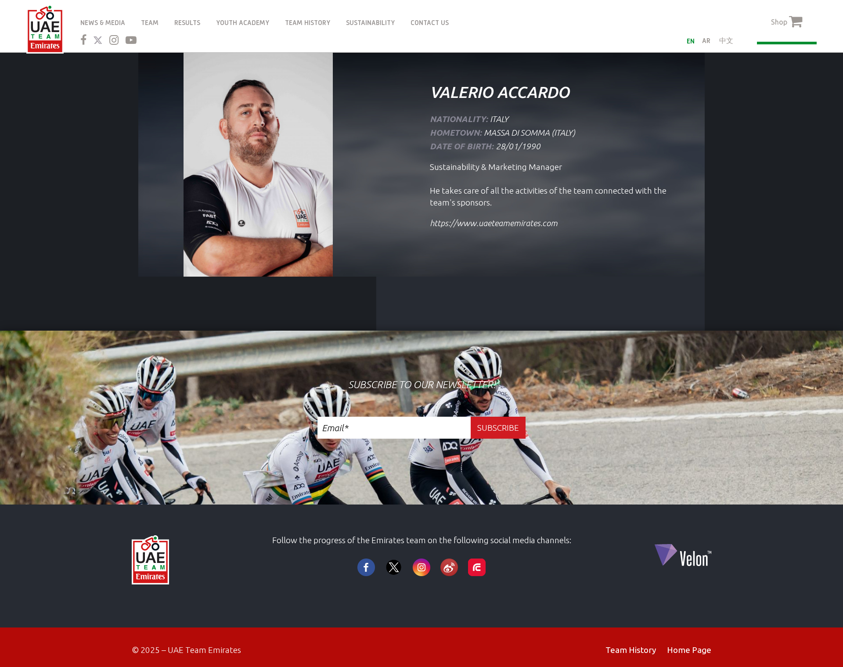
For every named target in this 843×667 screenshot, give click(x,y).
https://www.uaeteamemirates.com (494, 223)
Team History (307, 22)
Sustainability (370, 22)
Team (150, 22)
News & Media (102, 22)
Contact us (430, 22)
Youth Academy (242, 22)
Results (187, 22)
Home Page (689, 650)
